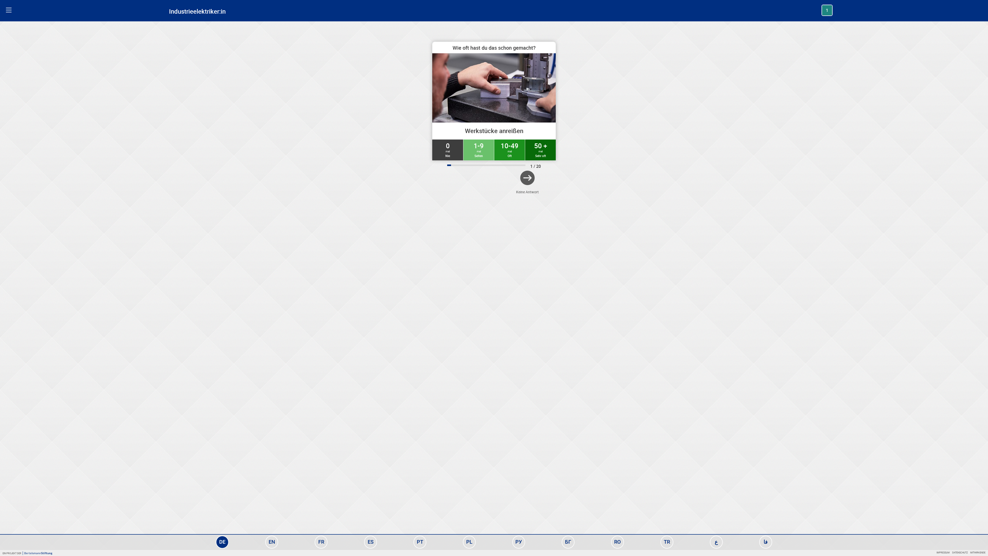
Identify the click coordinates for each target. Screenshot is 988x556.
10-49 (509, 149)
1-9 (479, 149)
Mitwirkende (977, 552)
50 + (540, 149)
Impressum (943, 552)
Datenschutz (960, 552)
